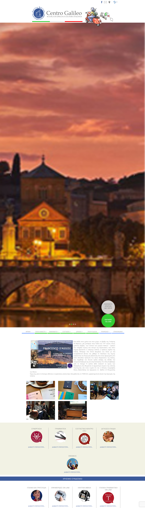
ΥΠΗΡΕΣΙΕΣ (104, 332)
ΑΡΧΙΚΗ (28, 332)
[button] (11, 175)
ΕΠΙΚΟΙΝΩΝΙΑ (118, 332)
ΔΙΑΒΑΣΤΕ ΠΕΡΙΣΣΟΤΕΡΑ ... (36, 447)
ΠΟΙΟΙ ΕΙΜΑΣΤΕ (40, 332)
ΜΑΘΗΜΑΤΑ (53, 332)
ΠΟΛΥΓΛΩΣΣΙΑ (92, 332)
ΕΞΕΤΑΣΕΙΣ (66, 332)
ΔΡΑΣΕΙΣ (79, 332)
